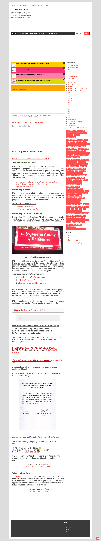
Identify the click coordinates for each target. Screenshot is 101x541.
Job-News (69, 164)
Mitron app (20, 476)
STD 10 (70, 96)
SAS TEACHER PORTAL (72, 197)
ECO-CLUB (69, 146)
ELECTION (83, 146)
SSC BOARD (85, 204)
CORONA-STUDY (41, 125)
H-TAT (88, 152)
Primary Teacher (53, 33)
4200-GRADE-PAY (73, 65)
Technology (82, 215)
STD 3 (69, 105)
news (76, 170)
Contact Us (18, 5)
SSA (81, 204)
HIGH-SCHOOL (85, 155)
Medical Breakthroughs (73, 168)
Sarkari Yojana (77, 195)
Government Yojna (23, 33)
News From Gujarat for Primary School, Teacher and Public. (32, 63)
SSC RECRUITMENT (71, 206)
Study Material (43, 33)
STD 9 (69, 117)
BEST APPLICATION (33, 125)
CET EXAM (72, 141)
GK (69, 72)
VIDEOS (28, 126)
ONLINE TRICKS (77, 177)
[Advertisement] (61, 19)
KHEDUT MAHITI (76, 164)
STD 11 (70, 98)
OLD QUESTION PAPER (82, 175)
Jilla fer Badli (71, 78)
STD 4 (69, 107)
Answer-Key (70, 135)
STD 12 (70, 101)
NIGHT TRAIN (70, 173)
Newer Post (14, 518)
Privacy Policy (26, 5)
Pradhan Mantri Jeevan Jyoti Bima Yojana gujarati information (33, 80)
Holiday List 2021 (72, 76)
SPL (78, 204)
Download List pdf (32, 452)
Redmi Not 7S (80, 190)
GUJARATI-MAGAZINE (71, 152)
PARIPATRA (71, 86)
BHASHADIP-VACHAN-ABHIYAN (73, 139)
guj (84, 150)
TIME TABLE (71, 123)
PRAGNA (85, 179)
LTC (78, 166)
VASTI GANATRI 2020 (71, 226)
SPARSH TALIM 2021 (71, 204)
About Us (68, 534)
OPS (83, 177)
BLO (87, 139)
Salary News (84, 193)
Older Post (62, 518)
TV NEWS (69, 222)
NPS (74, 175)
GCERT (75, 148)
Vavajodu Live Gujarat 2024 (73, 228)
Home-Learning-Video (72, 159)
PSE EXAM (80, 188)
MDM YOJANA (72, 82)
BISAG (83, 139)
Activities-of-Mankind (81, 132)
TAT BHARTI (86, 213)
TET (83, 217)
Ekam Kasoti (76, 146)
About (13, 5)
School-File (70, 199)
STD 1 (69, 94)
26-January (81, 130)
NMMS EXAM (69, 175)
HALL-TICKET (70, 155)
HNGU (68, 157)
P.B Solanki (72, 236)
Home (14, 33)
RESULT (87, 190)
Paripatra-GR (33, 33)
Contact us (69, 532)
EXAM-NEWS (69, 148)
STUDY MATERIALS (20, 9)
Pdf (69, 92)
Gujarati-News (49, 125)
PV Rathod (72, 238)
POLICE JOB (79, 179)
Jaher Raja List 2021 (72, 161)
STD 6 (69, 111)
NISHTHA (70, 84)
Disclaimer (33, 5)
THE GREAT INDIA (70, 220)
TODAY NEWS (55, 125)
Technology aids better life (74, 217)
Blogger (81, 243)
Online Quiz (70, 177)
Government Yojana (72, 130)
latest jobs (84, 164)
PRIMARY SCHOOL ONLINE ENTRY (78, 88)
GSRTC (80, 150)
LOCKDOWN (73, 166)
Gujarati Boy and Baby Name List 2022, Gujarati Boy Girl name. (33, 69)
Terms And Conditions (42, 5)
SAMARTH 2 (69, 195)
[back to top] (97, 538)
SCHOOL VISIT (81, 197)
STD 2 (69, 103)
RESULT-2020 (76, 193)
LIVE (69, 80)
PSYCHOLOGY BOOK (71, 190)
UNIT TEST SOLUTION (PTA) (78, 222)
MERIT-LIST (83, 168)
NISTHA (81, 173)
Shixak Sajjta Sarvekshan (73, 202)
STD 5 (69, 109)
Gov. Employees (85, 148)
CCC (68, 141)
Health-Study (77, 155)
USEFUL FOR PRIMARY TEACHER (19, 126)
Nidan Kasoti (82, 170)
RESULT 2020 (69, 193)
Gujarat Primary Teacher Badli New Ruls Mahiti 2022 (30, 74)
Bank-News (77, 135)
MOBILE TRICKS (70, 170)
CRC (69, 70)
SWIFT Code (79, 213)
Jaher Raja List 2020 (84, 159)
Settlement (77, 199)
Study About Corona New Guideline (32, 283)
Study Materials (72, 119)
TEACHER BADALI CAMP (75, 121)
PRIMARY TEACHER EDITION (73, 186)
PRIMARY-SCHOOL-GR (74, 90)
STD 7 (69, 113)
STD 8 (69, 115)
